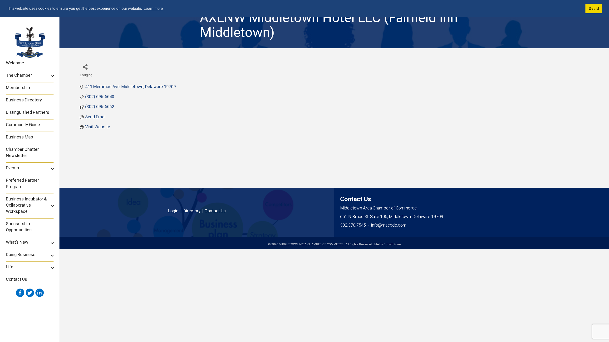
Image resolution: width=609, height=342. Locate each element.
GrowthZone (392, 244)
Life (9, 267)
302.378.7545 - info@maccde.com (373, 225)
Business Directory (24, 100)
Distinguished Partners (27, 112)
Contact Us (16, 279)
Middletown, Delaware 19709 (391, 217)
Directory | (194, 211)
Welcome (15, 63)
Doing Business (20, 255)
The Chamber (19, 75)
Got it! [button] (594, 8)
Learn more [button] (153, 8)
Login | (175, 211)
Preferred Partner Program (22, 183)
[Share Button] (85, 66)
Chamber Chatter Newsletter (22, 152)
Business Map (19, 137)
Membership (18, 88)
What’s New (17, 242)
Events (12, 168)
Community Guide (23, 125)
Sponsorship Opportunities (19, 227)
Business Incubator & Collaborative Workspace (26, 205)
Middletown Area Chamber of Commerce (378, 208)
